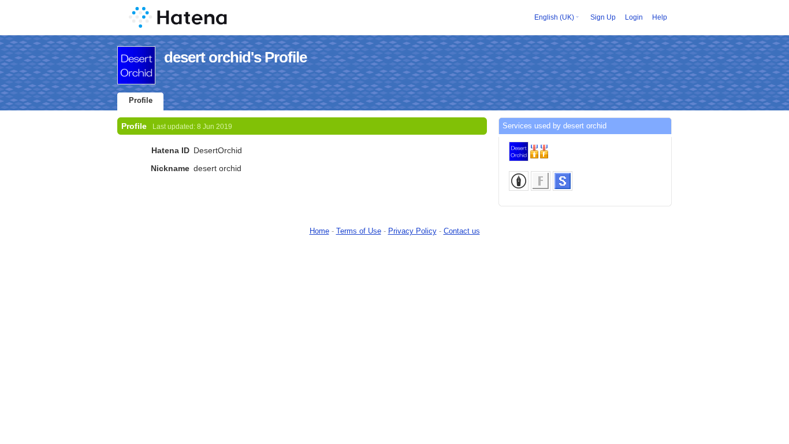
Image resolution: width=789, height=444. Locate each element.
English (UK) (554, 17)
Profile (140, 100)
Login (634, 17)
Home (319, 231)
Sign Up (603, 17)
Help (659, 17)
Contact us (462, 231)
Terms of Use (358, 231)
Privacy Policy (412, 231)
